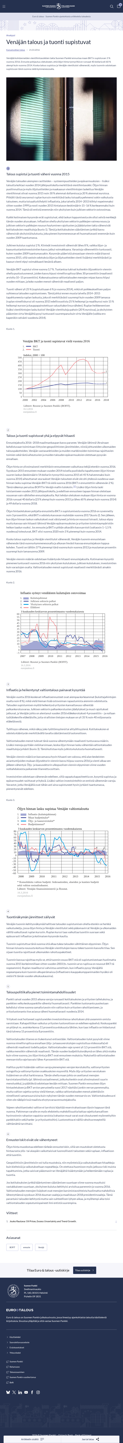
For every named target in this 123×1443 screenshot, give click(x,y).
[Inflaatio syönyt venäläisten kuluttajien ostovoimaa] (61, 630)
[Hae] (111, 6)
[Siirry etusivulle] (58, 6)
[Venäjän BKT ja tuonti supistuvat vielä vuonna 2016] (61, 376)
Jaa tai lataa (88, 1439)
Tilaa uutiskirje (82, 1270)
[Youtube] (26, 1392)
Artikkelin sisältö (30, 1439)
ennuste (26, 1247)
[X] (14, 1392)
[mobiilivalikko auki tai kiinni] (4, 6)
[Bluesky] (8, 1392)
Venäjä (41, 1247)
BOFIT (12, 1247)
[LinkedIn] (20, 1392)
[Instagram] (38, 1392)
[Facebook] (32, 1392)
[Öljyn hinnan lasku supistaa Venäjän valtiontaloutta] (61, 852)
